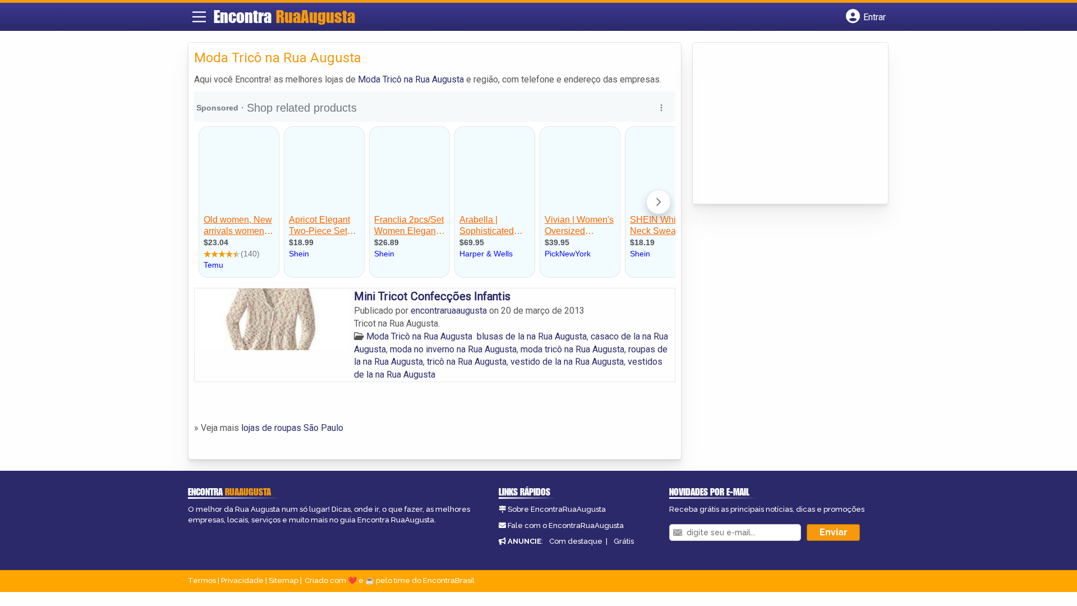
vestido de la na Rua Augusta (567, 361)
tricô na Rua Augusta (467, 361)
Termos (202, 580)
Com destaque (575, 541)
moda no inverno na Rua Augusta (453, 349)
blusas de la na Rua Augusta (532, 336)
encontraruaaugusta (450, 310)
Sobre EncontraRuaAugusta (557, 509)
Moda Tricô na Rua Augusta (411, 79)
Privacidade (242, 580)
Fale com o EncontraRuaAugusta (566, 525)
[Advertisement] (782, 124)
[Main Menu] (199, 17)
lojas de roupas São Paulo (292, 428)
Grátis (624, 541)
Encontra (284, 16)
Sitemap (283, 580)
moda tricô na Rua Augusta (572, 349)
